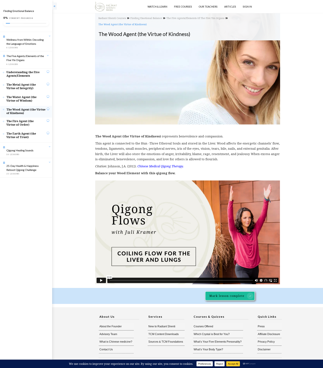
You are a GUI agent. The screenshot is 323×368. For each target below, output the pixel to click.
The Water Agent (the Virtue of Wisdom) (21, 98)
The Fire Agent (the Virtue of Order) (20, 122)
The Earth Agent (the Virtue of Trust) (21, 135)
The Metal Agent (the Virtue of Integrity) (21, 86)
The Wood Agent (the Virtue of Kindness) (25, 111)
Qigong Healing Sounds (19, 150)
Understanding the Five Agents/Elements (23, 74)
